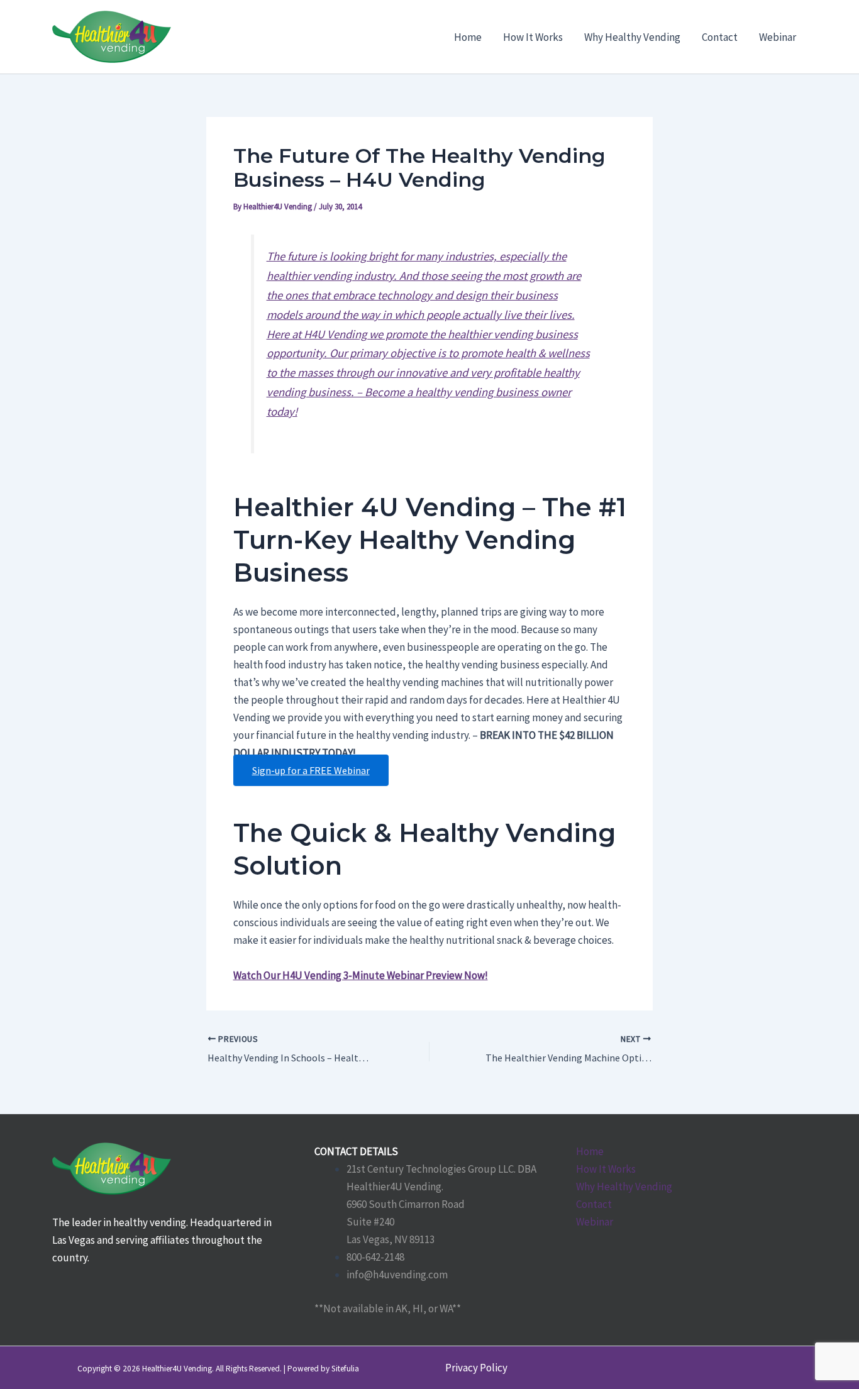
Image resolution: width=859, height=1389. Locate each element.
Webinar (594, 1222)
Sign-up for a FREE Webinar (311, 770)
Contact (594, 1204)
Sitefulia (345, 1368)
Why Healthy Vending (624, 1186)
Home (590, 1151)
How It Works (606, 1169)
